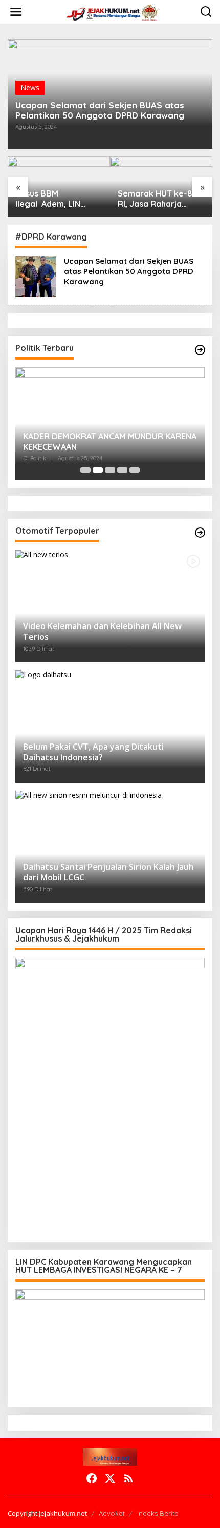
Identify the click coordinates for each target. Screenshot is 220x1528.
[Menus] (16, 12)
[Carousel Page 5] (134, 470)
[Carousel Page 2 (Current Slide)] (98, 470)
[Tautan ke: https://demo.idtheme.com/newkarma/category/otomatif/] (200, 532)
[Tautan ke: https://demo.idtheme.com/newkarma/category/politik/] (200, 350)
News (29, 87)
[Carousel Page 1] (85, 470)
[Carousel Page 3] (110, 470)
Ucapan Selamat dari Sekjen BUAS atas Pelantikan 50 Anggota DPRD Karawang (99, 110)
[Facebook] (91, 1478)
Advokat (112, 1513)
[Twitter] (110, 1478)
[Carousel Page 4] (122, 470)
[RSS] (128, 1478)
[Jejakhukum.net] (112, 11)
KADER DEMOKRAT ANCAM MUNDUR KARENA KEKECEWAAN (109, 441)
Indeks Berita (158, 1513)
